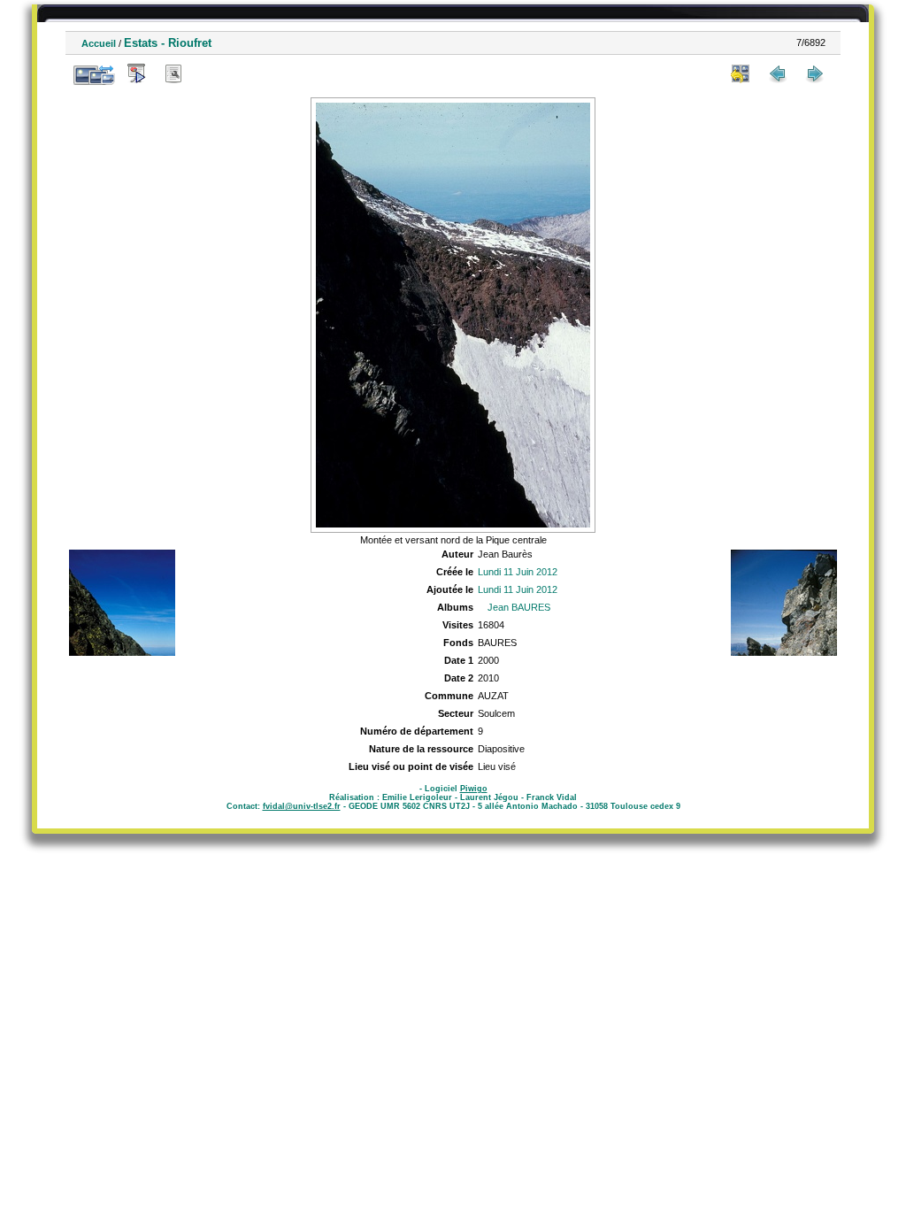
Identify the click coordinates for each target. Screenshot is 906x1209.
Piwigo (474, 788)
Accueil (98, 43)
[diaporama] (136, 73)
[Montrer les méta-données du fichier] (173, 73)
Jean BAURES (519, 607)
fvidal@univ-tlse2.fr (302, 806)
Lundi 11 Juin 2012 (517, 571)
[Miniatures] (740, 73)
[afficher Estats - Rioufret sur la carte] (210, 73)
